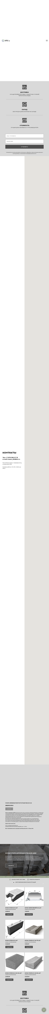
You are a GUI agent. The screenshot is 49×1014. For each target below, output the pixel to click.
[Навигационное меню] (47, 40)
